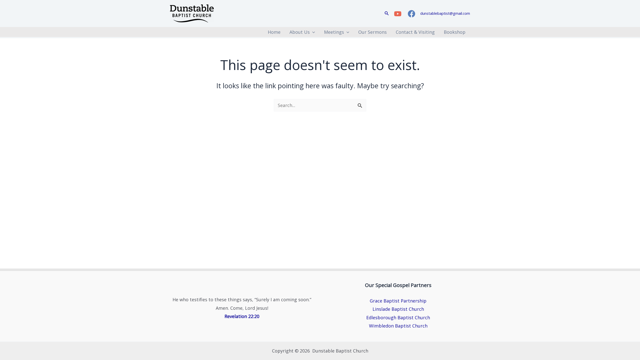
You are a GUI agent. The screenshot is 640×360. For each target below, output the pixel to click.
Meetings (334, 32)
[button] (386, 13)
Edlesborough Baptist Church (398, 317)
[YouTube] (398, 14)
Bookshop (455, 32)
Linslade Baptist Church (398, 309)
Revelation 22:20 (241, 316)
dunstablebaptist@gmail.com (445, 13)
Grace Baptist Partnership (398, 301)
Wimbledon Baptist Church (398, 326)
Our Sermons (372, 32)
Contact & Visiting (415, 32)
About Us (300, 32)
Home (274, 32)
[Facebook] (411, 14)
